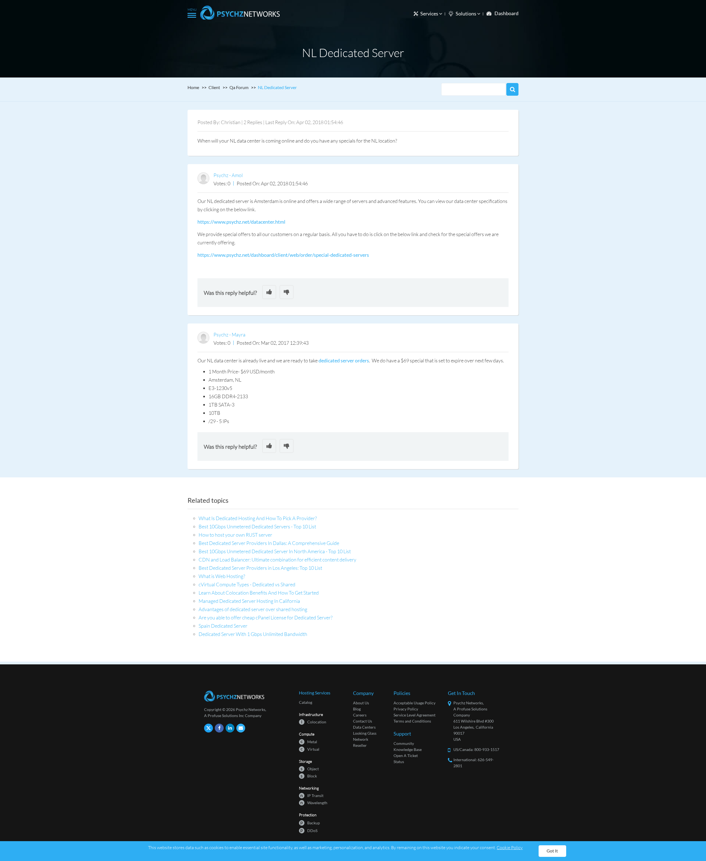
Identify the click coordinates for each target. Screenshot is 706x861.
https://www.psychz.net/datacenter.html (241, 222)
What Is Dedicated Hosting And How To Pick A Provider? (258, 518)
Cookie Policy (510, 847)
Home (193, 87)
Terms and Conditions (412, 721)
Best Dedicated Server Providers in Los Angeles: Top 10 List (260, 568)
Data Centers (364, 727)
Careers (360, 715)
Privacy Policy (406, 709)
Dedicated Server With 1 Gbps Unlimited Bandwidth (253, 634)
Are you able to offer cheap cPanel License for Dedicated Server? (266, 617)
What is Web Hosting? (222, 576)
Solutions (466, 13)
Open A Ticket (406, 755)
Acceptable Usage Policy (414, 702)
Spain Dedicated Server (223, 626)
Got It (552, 850)
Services (429, 13)
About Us (361, 702)
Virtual (310, 749)
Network (360, 739)
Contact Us (362, 721)
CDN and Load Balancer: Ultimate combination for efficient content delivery (277, 560)
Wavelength (313, 802)
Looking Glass (364, 733)
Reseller (360, 745)
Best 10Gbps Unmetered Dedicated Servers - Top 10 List (257, 526)
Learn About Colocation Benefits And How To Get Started (259, 593)
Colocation (313, 721)
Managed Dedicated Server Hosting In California (249, 601)
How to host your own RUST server (235, 535)
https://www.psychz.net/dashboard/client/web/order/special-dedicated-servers (283, 255)
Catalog (305, 702)
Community (404, 743)
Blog (357, 709)
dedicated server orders (344, 360)
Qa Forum (238, 87)
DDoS (308, 830)
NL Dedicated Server (277, 87)
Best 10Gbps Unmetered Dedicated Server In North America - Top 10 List (275, 551)
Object (310, 768)
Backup (310, 822)
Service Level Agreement (414, 715)
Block (309, 775)
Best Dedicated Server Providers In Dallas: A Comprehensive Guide (269, 543)
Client (214, 87)
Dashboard (506, 13)
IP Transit (311, 795)
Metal (309, 741)
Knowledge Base (408, 749)
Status (399, 761)
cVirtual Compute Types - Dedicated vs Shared (247, 584)
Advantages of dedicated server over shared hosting (253, 609)
